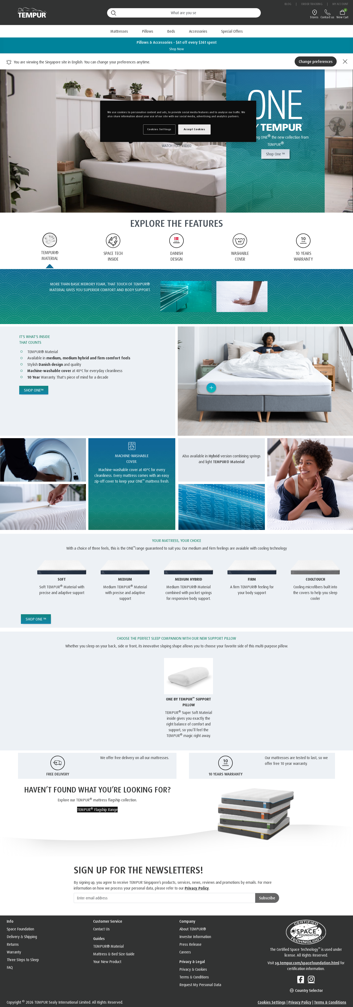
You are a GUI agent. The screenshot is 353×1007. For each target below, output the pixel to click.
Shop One (275, 154)
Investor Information (195, 936)
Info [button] (10, 921)
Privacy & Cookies (193, 969)
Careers (185, 952)
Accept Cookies (194, 129)
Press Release (190, 944)
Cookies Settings (272, 1002)
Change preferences (316, 61)
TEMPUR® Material (108, 946)
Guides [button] (99, 938)
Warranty (14, 952)
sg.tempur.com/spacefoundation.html (307, 962)
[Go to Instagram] (311, 979)
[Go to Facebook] (300, 979)
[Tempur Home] (30, 12)
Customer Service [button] (107, 921)
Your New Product (107, 961)
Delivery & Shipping (22, 936)
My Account (340, 4)
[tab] (49, 251)
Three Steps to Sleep (23, 959)
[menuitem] (171, 31)
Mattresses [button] (119, 31)
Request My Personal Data (200, 984)
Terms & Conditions (194, 977)
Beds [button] (171, 31)
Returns (13, 944)
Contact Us (101, 929)
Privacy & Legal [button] (192, 961)
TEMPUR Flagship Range (97, 809)
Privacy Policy (197, 888)
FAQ (10, 967)
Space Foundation (20, 929)
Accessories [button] (198, 31)
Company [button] (187, 921)
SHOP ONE (33, 390)
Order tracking (311, 4)
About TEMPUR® (192, 929)
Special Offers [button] (232, 31)
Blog (288, 4)
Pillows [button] (147, 31)
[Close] (344, 61)
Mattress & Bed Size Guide (113, 954)
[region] (178, 121)
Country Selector (308, 990)
